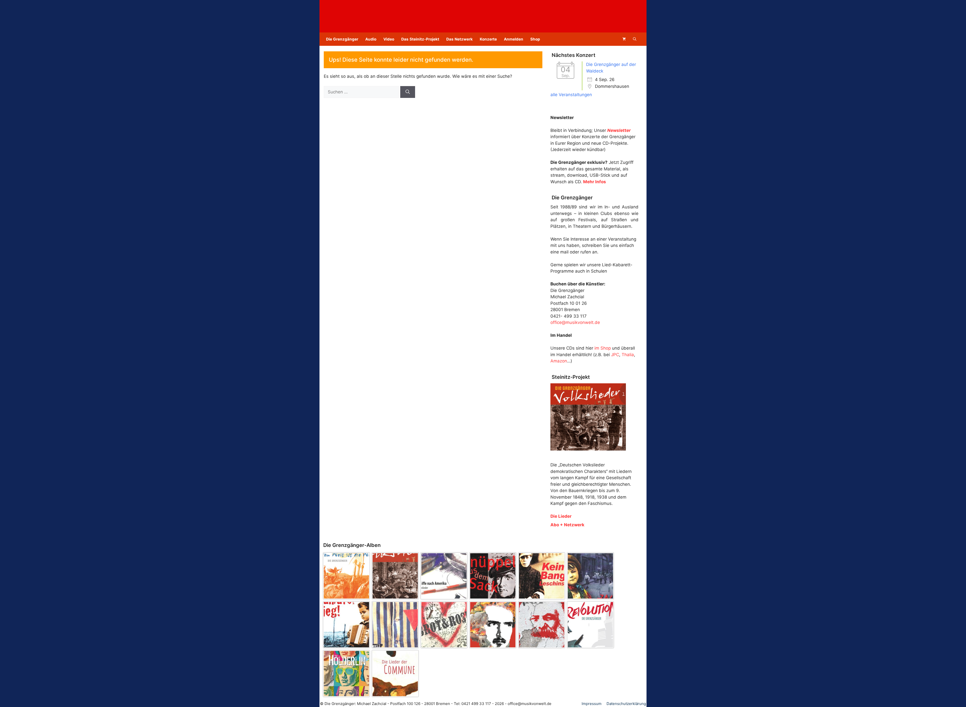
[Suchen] (407, 92)
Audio (370, 39)
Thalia (628, 354)
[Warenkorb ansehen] (624, 39)
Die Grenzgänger (342, 39)
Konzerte (488, 39)
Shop (535, 39)
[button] (634, 39)
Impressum (591, 703)
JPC (615, 354)
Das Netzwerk (459, 39)
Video (388, 39)
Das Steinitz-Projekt (420, 39)
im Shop (602, 348)
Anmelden (513, 39)
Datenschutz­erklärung (626, 703)
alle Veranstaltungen (571, 94)
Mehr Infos (594, 181)
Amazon (558, 360)
